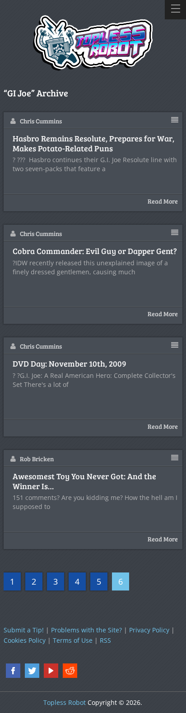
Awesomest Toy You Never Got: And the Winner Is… (84, 481)
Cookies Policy (25, 640)
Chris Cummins (41, 121)
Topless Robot (64, 702)
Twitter (32, 670)
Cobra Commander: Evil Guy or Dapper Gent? (95, 251)
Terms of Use (73, 640)
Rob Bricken (37, 458)
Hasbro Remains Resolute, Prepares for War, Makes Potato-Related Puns (93, 143)
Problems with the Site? (86, 630)
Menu (175, 9)
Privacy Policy (149, 630)
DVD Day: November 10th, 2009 (69, 364)
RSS (105, 640)
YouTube (51, 670)
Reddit (70, 670)
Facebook (13, 670)
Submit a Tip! (24, 630)
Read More (163, 201)
